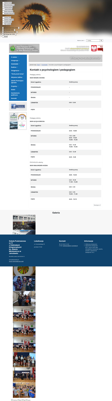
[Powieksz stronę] (18, 28)
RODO (13, 90)
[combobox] (93, 40)
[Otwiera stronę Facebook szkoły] (18, 106)
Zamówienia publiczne (15, 94)
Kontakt (14, 98)
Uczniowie (14, 64)
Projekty (14, 86)
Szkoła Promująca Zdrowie (17, 81)
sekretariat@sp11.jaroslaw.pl (79, 48)
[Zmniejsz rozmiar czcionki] (3, 30)
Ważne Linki (80, 40)
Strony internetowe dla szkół (16, 261)
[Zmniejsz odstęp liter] (3, 34)
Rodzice (13, 67)
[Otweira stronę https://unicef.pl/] (22, 125)
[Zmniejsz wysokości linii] (3, 32)
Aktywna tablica (16, 77)
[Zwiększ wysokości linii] (17, 32)
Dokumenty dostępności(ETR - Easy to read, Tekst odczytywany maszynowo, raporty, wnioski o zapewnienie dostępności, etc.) (94, 249)
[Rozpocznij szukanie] (101, 40)
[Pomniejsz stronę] (3, 28)
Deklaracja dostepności (91, 244)
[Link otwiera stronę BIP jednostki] (100, 48)
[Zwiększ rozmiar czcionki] (14, 30)
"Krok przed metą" (17, 74)
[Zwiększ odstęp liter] (15, 34)
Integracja (14, 60)
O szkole (14, 57)
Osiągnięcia (15, 70)
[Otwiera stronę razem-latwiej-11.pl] (22, 117)
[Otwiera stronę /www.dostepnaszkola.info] (14, 117)
